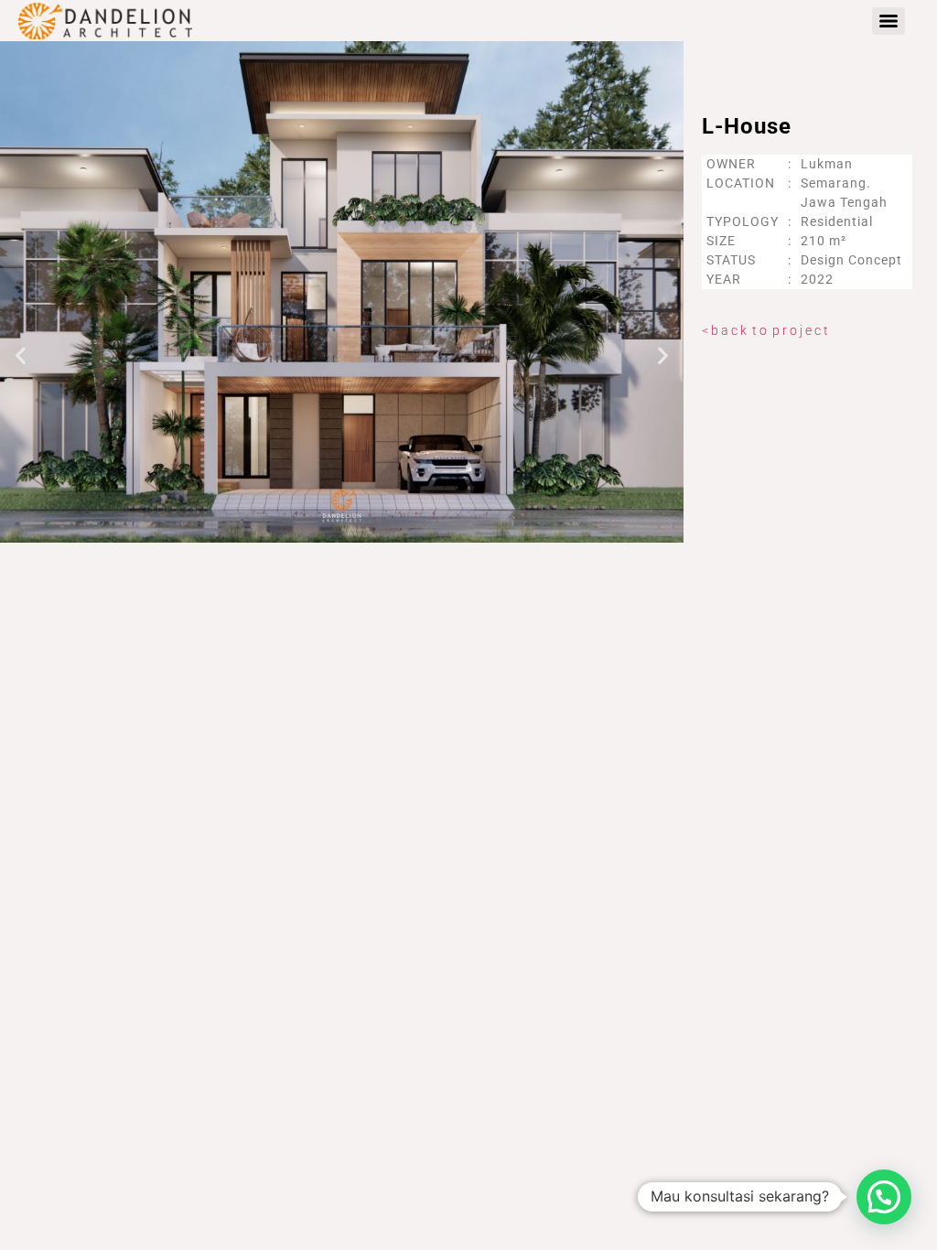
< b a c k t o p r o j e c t (765, 330)
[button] (20, 355)
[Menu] (888, 21)
